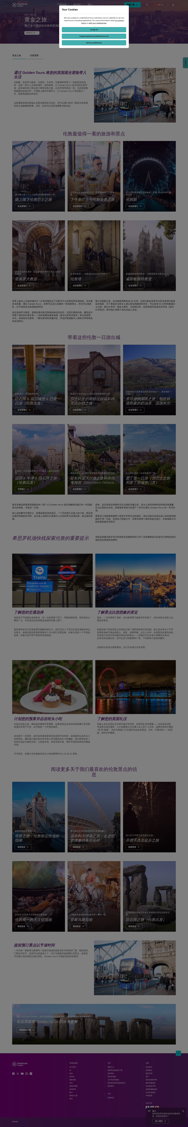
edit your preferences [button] (97, 23)
